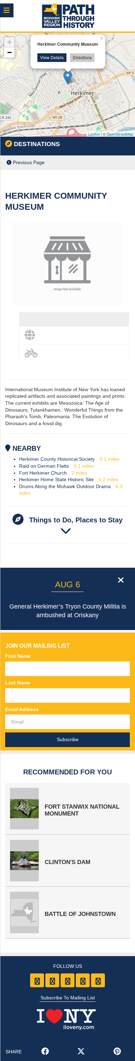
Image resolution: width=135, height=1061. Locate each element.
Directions (82, 57)
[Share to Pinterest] (117, 1052)
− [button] (9, 52)
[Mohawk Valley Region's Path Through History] (68, 16)
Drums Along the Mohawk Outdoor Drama (65, 486)
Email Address (22, 709)
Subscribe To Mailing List (67, 997)
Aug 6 (67, 584)
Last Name (17, 682)
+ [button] (9, 42)
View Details (52, 57)
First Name (17, 656)
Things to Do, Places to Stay (75, 520)
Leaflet (94, 134)
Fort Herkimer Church (43, 473)
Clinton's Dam (67, 862)
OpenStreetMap (120, 134)
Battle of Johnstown (80, 914)
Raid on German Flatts (44, 466)
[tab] (74, 319)
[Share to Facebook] (45, 1052)
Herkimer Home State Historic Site (56, 479)
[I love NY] (67, 1017)
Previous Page (28, 162)
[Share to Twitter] (81, 1052)
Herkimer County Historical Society (57, 459)
